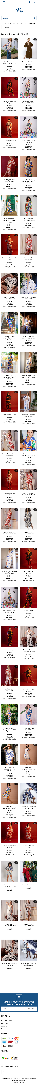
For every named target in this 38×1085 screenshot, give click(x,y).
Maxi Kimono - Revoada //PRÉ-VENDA (28, 964)
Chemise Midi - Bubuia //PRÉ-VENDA (9, 180)
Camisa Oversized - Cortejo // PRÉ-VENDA (28, 219)
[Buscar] (34, 18)
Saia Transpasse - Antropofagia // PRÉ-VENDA (9, 338)
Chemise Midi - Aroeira (28, 885)
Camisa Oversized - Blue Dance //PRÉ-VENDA (9, 769)
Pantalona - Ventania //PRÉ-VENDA (28, 415)
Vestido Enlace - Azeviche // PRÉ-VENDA (9, 925)
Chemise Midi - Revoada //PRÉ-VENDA (28, 533)
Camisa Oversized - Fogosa (28, 572)
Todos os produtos (12, 23)
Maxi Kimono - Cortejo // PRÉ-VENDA (9, 611)
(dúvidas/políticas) (6, 1020)
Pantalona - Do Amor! (9, 140)
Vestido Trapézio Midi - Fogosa (9, 102)
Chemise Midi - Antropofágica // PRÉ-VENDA (9, 377)
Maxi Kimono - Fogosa (28, 689)
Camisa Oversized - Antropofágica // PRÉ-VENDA (28, 455)
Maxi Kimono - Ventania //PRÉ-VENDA (28, 298)
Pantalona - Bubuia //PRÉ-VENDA (9, 690)
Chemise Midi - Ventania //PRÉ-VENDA (9, 572)
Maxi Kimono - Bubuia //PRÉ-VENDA (28, 258)
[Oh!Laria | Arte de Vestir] (19, 10)
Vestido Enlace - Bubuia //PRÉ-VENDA (9, 454)
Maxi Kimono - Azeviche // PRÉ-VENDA (9, 964)
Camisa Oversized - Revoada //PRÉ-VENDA (9, 886)
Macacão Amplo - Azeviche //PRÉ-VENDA (28, 650)
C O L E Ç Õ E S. (24, 23)
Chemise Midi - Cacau (28, 62)
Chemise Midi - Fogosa (9, 414)
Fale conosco (5, 1029)
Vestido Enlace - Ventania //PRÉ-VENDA (28, 768)
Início (4, 23)
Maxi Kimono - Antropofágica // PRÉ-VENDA (28, 181)
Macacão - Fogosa (28, 610)
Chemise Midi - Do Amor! (28, 846)
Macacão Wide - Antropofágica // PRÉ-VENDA (9, 730)
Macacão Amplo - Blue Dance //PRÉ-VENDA (28, 376)
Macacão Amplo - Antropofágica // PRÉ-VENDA (9, 220)
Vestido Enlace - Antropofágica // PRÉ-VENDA (9, 808)
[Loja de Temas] (20, 1080)
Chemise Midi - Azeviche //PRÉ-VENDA (28, 925)
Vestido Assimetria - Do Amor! (9, 258)
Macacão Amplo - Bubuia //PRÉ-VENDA (9, 533)
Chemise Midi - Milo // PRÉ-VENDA (28, 729)
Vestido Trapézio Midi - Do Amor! (9, 846)
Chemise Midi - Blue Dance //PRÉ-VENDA (28, 337)
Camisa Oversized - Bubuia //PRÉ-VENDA (28, 494)
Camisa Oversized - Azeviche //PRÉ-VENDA (9, 298)
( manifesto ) (4, 1023)
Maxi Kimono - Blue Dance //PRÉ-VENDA (9, 62)
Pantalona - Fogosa (9, 650)
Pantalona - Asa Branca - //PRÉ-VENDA (28, 807)
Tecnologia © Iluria (19, 1082)
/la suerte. (32, 23)
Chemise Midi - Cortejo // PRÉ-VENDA (28, 141)
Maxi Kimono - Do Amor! (9, 494)
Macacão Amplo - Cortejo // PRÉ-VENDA (28, 102)
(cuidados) (4, 1026)
